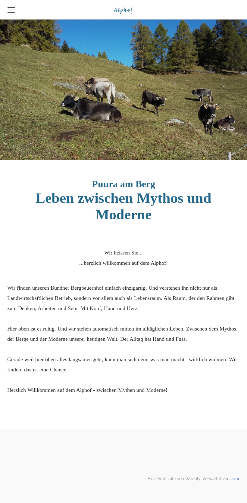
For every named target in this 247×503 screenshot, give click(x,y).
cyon (235, 478)
